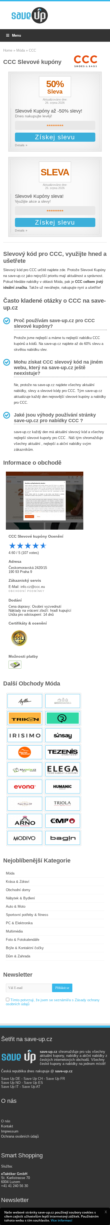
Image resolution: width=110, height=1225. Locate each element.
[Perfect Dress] (25, 803)
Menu (16, 35)
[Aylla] (25, 701)
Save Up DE (10, 1079)
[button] (106, 1212)
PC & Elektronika (19, 923)
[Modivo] (25, 838)
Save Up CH (33, 1079)
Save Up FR (55, 1079)
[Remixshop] (63, 718)
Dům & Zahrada (18, 956)
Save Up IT (10, 1087)
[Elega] (63, 769)
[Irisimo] (25, 735)
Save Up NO (11, 1083)
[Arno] (25, 821)
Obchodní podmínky (27, 591)
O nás (5, 1121)
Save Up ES (33, 1083)
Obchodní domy (18, 890)
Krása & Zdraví (17, 882)
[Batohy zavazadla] (63, 701)
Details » (21, 145)
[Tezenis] (63, 752)
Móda (20, 50)
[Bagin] (63, 838)
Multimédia (14, 931)
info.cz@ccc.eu (33, 587)
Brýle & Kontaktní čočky (25, 948)
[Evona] (25, 786)
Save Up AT (31, 1087)
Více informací (61, 1220)
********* (55, 126)
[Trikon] (25, 718)
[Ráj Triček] (25, 769)
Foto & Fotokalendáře (22, 940)
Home (7, 50)
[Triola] (63, 803)
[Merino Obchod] (25, 752)
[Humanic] (63, 786)
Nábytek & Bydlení (20, 898)
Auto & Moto (15, 906)
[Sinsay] (63, 735)
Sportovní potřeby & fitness (27, 915)
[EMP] (63, 821)
